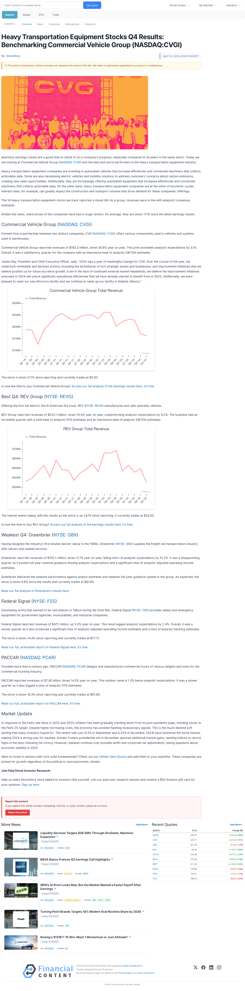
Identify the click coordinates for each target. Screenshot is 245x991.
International (72, 24)
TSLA (155, 878)
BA (67, 948)
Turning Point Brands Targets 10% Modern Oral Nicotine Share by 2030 (92, 911)
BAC (155, 849)
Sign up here (30, 784)
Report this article (17, 812)
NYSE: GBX (65, 534)
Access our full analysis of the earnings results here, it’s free (113, 386)
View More (141, 824)
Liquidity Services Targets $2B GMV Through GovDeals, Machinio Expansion (86, 835)
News (40, 24)
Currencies (54, 24)
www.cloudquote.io (133, 965)
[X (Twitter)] (195, 971)
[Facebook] (203, 971)
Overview (27, 24)
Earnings (68, 874)
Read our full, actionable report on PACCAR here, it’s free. (41, 703)
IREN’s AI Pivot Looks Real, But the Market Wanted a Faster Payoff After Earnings (90, 887)
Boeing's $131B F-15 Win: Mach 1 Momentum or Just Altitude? (85, 937)
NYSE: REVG (59, 396)
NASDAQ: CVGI (70, 162)
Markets (9, 14)
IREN (94, 900)
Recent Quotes (178, 5)
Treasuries (90, 24)
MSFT (100, 900)
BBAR (86, 874)
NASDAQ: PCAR (38, 657)
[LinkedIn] (211, 971)
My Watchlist (206, 5)
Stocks (26, 14)
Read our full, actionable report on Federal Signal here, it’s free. (44, 647)
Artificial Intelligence (72, 900)
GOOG (156, 854)
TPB (67, 926)
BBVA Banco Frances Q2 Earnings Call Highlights (76, 859)
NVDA (108, 900)
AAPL (155, 840)
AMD (155, 844)
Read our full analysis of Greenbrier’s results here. (35, 591)
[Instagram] (219, 971)
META (155, 859)
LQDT (68, 848)
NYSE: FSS (44, 601)
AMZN (155, 835)
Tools (56, 14)
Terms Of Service (145, 972)
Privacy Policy (125, 972)
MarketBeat (49, 848)
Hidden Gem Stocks (112, 756)
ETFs (41, 14)
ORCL (155, 873)
